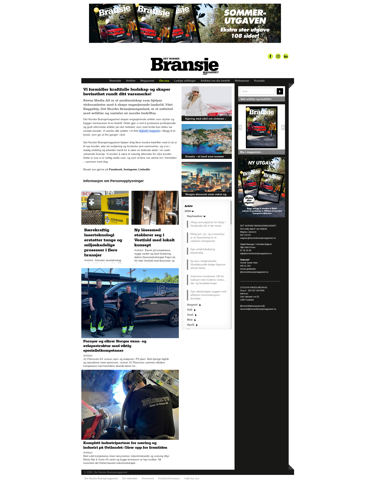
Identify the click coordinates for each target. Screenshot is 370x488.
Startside (115, 80)
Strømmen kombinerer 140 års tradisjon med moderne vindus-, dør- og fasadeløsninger (207, 280)
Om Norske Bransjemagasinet (101, 478)
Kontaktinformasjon (169, 478)
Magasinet (147, 80)
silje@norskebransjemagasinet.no (256, 253)
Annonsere (148, 478)
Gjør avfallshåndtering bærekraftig (202, 251)
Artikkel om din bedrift (215, 80)
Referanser (242, 80)
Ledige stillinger (185, 80)
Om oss (164, 80)
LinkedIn (144, 169)
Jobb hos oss (191, 478)
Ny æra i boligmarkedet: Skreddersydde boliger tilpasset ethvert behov (207, 264)
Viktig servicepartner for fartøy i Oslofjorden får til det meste (208, 224)
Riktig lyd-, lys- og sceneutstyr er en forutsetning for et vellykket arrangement (207, 237)
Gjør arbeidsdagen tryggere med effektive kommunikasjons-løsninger (208, 295)
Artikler (130, 80)
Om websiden (129, 478)
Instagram (130, 169)
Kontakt (259, 80)
